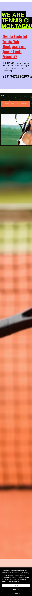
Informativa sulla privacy (13, 581)
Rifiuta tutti (16, 589)
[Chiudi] (29, 570)
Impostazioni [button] (16, 593)
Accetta (16, 585)
